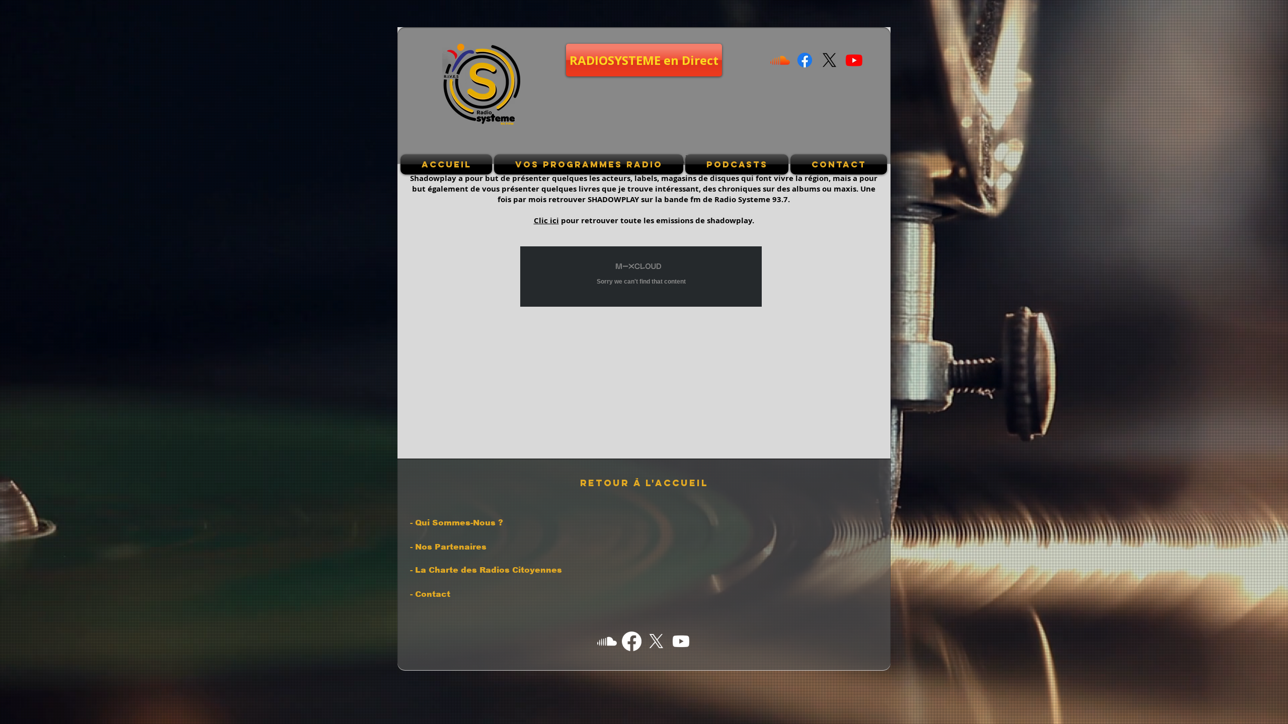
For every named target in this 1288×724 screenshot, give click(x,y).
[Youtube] (854, 60)
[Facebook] (805, 60)
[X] (829, 60)
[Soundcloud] (780, 60)
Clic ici (546, 220)
